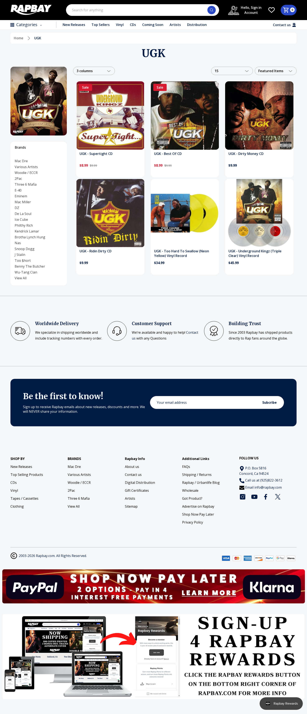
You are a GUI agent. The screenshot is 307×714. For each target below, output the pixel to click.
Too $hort (23, 260)
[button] (153, 586)
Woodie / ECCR (26, 172)
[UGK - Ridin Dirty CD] (110, 213)
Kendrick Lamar (27, 231)
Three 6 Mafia (26, 184)
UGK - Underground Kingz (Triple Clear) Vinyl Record (255, 253)
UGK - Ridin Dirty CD (96, 251)
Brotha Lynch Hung (30, 237)
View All (21, 278)
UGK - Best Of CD (168, 153)
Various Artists (26, 167)
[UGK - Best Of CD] (185, 115)
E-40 (18, 190)
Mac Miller (23, 202)
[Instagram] (242, 496)
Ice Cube (21, 219)
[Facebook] (266, 496)
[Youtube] (254, 496)
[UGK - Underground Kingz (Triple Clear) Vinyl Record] (259, 213)
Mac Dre (21, 161)
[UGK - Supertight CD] (110, 115)
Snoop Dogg (24, 249)
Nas (18, 243)
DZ (17, 208)
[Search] (211, 10)
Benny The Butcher (30, 266)
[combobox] (142, 10)
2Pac (18, 178)
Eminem (21, 196)
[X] (277, 496)
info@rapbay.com (268, 487)
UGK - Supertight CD (96, 153)
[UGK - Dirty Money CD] (259, 115)
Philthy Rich (24, 225)
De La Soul (23, 213)
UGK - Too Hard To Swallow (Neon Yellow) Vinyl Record (181, 253)
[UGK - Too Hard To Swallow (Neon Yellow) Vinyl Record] (185, 213)
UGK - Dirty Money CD (246, 153)
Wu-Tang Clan (26, 272)
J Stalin (20, 254)
